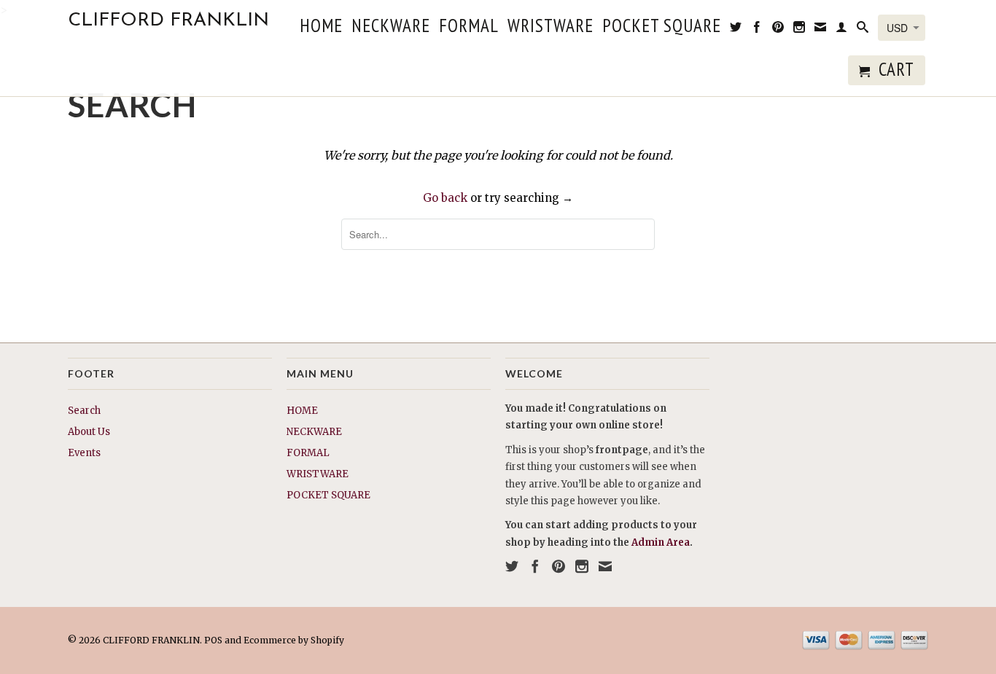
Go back (445, 198)
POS (213, 640)
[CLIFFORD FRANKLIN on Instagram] (799, 30)
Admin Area (660, 542)
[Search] (863, 30)
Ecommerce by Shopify (294, 640)
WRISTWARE (550, 28)
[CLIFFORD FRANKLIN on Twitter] (736, 30)
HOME (321, 28)
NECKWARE (390, 28)
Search (84, 410)
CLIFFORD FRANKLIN (168, 21)
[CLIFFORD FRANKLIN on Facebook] (757, 30)
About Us (89, 432)
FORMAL (469, 28)
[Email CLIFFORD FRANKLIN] (820, 30)
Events (84, 453)
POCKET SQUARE (661, 28)
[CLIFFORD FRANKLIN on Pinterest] (778, 30)
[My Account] (842, 30)
